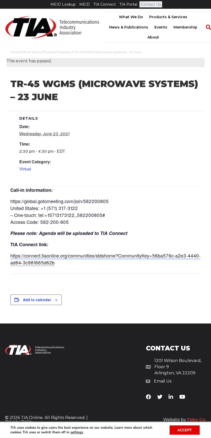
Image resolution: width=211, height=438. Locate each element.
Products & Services (168, 17)
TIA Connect (104, 4)
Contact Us (151, 4)
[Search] (206, 27)
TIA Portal (128, 4)
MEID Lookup (63, 4)
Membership (185, 27)
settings (77, 432)
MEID (84, 4)
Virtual (25, 169)
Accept (184, 430)
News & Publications (128, 27)
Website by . (184, 419)
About (153, 37)
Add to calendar (37, 300)
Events (160, 27)
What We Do (131, 17)
